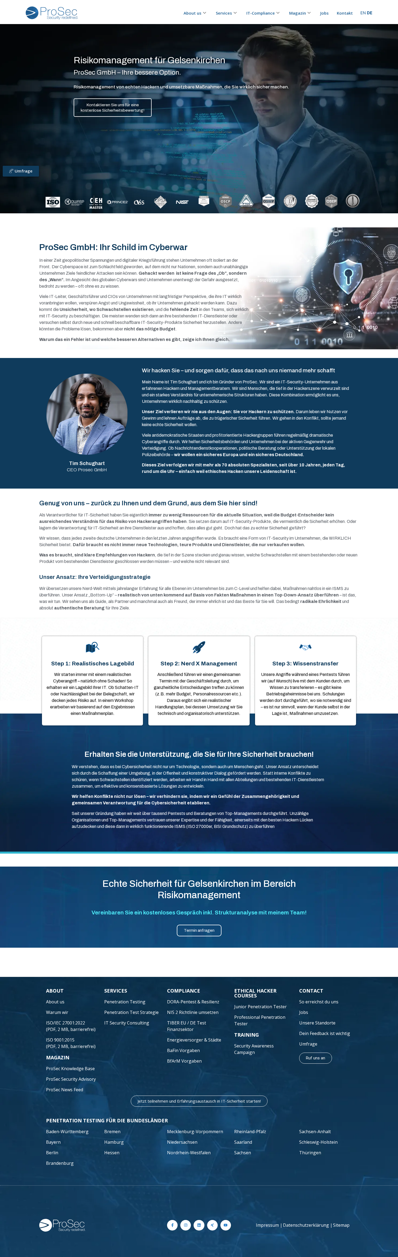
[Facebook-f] (172, 1225)
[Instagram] (185, 1225)
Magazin (297, 13)
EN (363, 12)
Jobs (324, 13)
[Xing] (212, 1225)
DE (369, 12)
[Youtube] (225, 1225)
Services (224, 13)
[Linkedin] (199, 1225)
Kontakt (345, 13)
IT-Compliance (260, 13)
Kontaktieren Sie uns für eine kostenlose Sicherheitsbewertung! (113, 107)
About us (192, 13)
